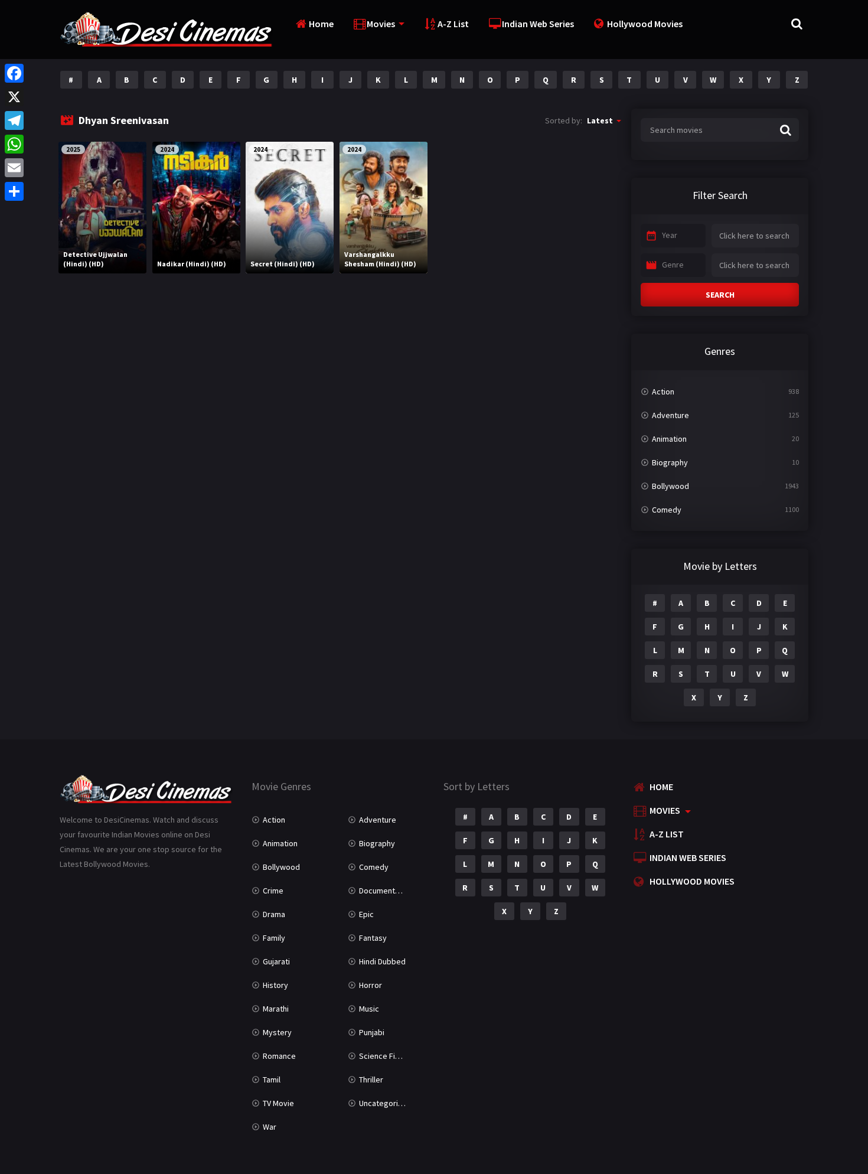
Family (274, 937)
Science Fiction (386, 1056)
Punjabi (371, 1032)
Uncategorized (385, 1103)
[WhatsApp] (14, 144)
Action (663, 391)
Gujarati (276, 961)
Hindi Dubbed (382, 961)
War (269, 1126)
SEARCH (720, 294)
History (275, 985)
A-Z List (453, 24)
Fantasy (373, 937)
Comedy (666, 509)
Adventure (670, 415)
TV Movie (278, 1103)
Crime (273, 890)
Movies (381, 24)
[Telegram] (14, 120)
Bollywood (670, 486)
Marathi (276, 1008)
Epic (366, 914)
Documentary (382, 890)
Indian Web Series (538, 24)
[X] (14, 97)
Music (369, 1008)
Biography (670, 462)
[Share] (14, 191)
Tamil (271, 1079)
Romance (279, 1056)
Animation (669, 438)
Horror (370, 985)
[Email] (14, 168)
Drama (274, 914)
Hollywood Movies (645, 24)
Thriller (371, 1079)
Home (321, 24)
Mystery (277, 1032)
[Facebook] (14, 73)
